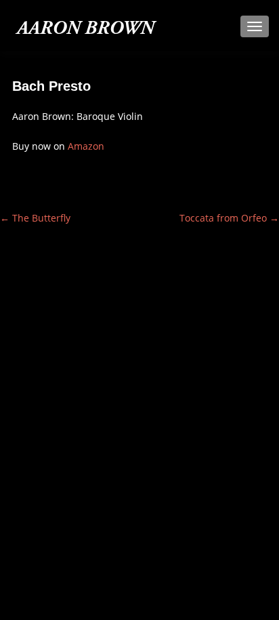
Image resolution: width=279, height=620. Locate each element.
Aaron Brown (85, 29)
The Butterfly (35, 217)
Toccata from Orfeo (229, 217)
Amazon (86, 146)
